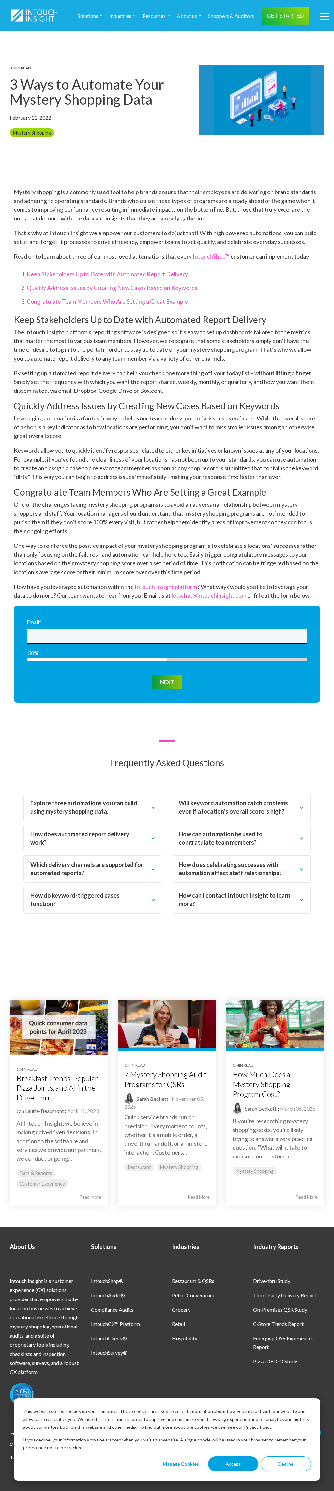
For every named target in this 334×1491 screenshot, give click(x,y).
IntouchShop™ (211, 256)
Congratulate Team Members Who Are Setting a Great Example (107, 301)
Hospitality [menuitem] (184, 1338)
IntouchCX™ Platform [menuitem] (115, 1324)
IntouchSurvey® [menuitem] (109, 1352)
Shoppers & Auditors (231, 16)
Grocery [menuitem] (181, 1309)
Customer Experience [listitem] (42, 1183)
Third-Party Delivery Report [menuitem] (284, 1295)
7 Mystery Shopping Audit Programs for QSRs (165, 1079)
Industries (120, 16)
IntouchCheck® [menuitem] (109, 1338)
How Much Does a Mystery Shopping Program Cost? (261, 1084)
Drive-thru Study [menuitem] (271, 1281)
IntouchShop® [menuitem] (107, 1281)
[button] (324, 16)
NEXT (167, 682)
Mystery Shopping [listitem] (179, 1167)
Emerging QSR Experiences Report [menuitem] (284, 1342)
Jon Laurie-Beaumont (40, 1111)
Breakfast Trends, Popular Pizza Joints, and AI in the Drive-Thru (57, 1088)
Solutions (88, 16)
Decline (286, 1464)
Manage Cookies (181, 1464)
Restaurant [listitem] (139, 1167)
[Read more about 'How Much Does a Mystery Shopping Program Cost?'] (275, 1025)
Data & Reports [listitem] (36, 1173)
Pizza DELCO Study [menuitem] (275, 1361)
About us (187, 16)
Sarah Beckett (152, 1099)
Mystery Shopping (32, 132)
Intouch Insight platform (166, 586)
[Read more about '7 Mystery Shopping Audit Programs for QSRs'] (167, 1025)
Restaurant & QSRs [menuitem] (193, 1281)
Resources (154, 16)
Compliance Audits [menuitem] (112, 1309)
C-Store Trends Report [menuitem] (278, 1324)
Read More (90, 1197)
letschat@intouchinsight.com (209, 595)
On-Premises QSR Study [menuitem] (280, 1309)
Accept (233, 1464)
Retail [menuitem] (178, 1324)
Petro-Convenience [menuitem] (193, 1295)
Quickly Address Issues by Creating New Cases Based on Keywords (112, 287)
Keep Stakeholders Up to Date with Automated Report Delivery (107, 273)
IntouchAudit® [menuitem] (108, 1295)
